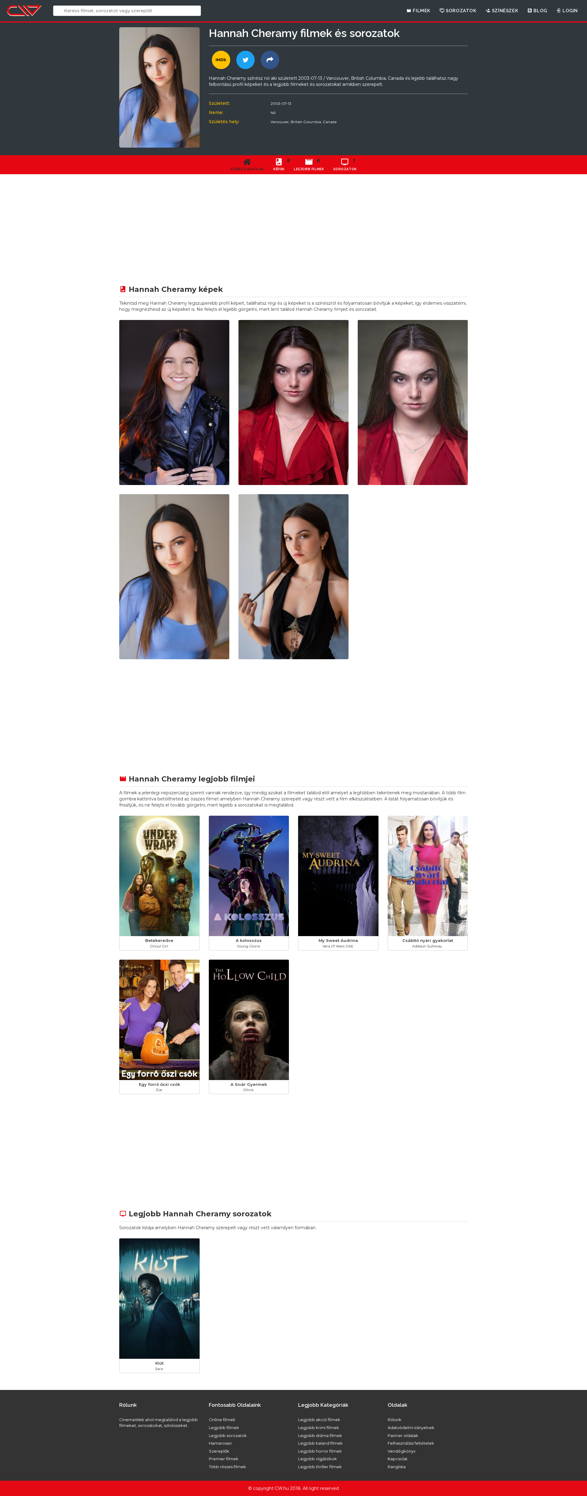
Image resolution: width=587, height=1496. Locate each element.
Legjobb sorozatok (228, 1435)
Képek (281, 164)
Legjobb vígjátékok (317, 1458)
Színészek (504, 10)
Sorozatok (461, 10)
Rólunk (394, 1419)
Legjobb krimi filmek (318, 1427)
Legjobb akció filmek (319, 1419)
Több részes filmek (227, 1466)
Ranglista (397, 1466)
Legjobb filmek (224, 1427)
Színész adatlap (247, 169)
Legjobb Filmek (309, 164)
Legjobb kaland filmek (320, 1443)
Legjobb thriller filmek (320, 1466)
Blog (539, 10)
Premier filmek (223, 1458)
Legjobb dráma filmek (320, 1435)
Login (569, 10)
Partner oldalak (403, 1435)
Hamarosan (220, 1443)
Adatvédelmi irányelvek (411, 1427)
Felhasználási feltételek (411, 1443)
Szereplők (219, 1451)
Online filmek (222, 1419)
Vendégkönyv (401, 1451)
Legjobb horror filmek (320, 1451)
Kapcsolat (398, 1458)
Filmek (421, 10)
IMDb (221, 59)
